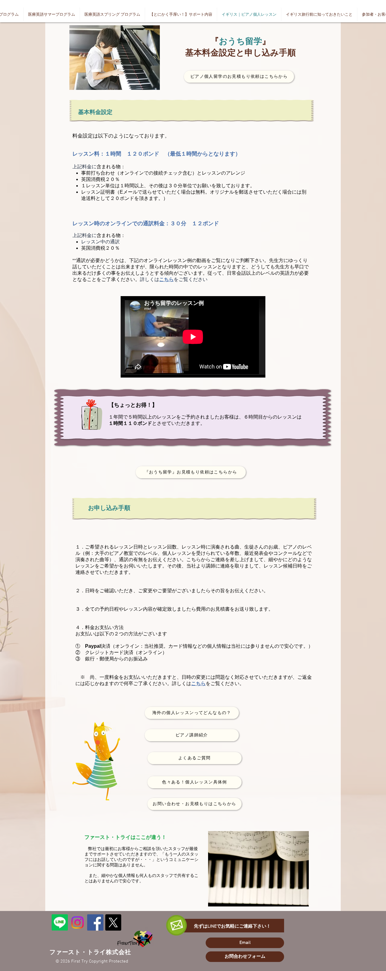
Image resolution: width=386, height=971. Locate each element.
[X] (113, 922)
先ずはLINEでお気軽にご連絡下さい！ (232, 926)
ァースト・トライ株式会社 (93, 952)
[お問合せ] (60, 922)
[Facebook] (95, 922)
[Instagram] (77, 922)
